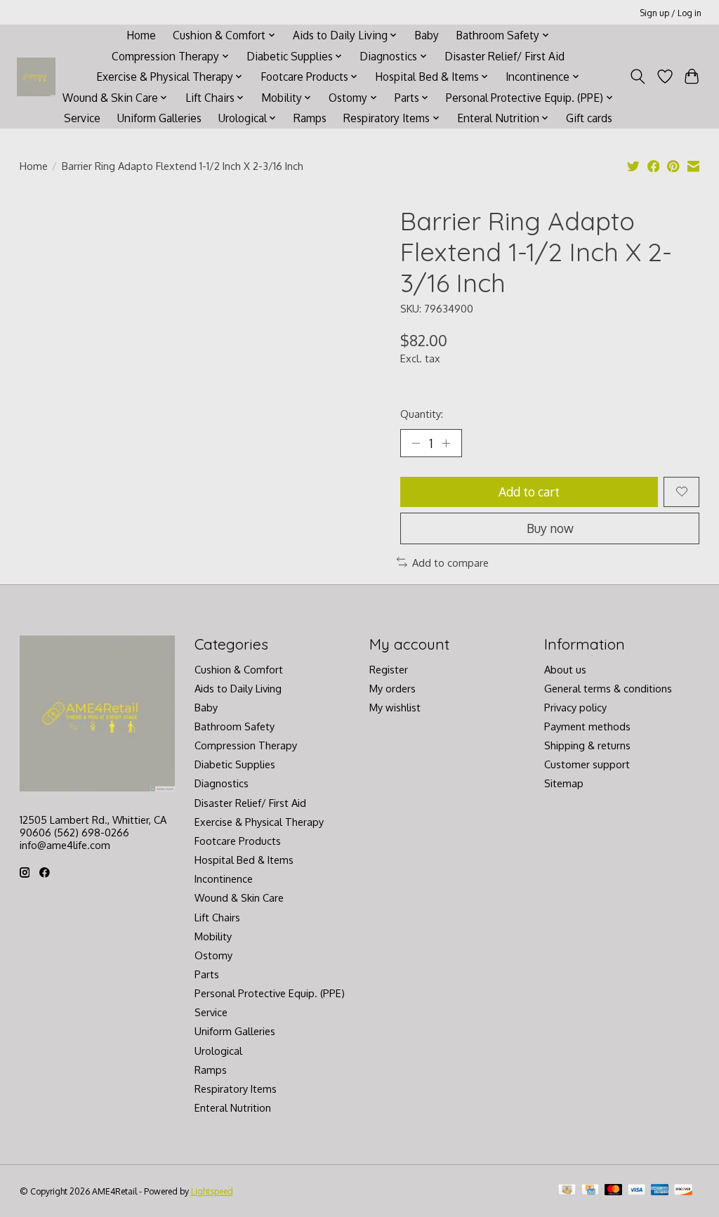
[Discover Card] (683, 1190)
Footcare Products (237, 840)
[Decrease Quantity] (416, 443)
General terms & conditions (608, 688)
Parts (206, 974)
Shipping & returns (587, 745)
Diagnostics (221, 783)
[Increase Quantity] (446, 443)
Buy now (550, 528)
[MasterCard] (614, 1190)
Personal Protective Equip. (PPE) (269, 993)
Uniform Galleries (159, 118)
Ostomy (213, 955)
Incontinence (223, 878)
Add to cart (529, 491)
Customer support (587, 764)
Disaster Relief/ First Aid (504, 56)
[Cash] (567, 1190)
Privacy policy (575, 707)
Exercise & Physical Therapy (259, 821)
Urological (218, 1050)
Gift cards (589, 118)
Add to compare (450, 562)
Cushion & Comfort (238, 669)
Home (141, 35)
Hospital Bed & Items (243, 859)
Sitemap (563, 783)
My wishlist (395, 707)
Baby (426, 35)
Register (388, 669)
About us (565, 669)
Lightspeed (212, 1191)
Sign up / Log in (670, 12)
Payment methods (587, 726)
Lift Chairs (217, 917)
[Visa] (637, 1190)
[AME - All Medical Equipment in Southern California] (36, 77)
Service (82, 118)
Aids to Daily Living (238, 688)
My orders (392, 688)
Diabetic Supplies (234, 764)
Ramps (309, 118)
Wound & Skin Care (239, 897)
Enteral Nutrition (232, 1107)
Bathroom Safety (234, 726)
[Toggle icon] (637, 76)
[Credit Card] (590, 1190)
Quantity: (421, 413)
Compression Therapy (245, 745)
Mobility (213, 936)
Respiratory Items (235, 1088)
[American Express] (660, 1190)
